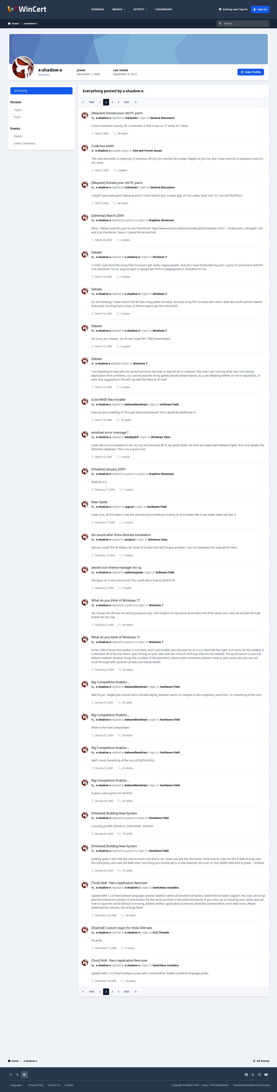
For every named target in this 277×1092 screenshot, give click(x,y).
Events (18, 136)
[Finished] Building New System (114, 813)
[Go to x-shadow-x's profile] (85, 115)
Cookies (69, 1085)
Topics (18, 110)
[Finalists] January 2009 (108, 469)
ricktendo (131, 118)
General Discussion (162, 118)
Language (16, 1085)
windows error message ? (109, 432)
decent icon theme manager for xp (116, 567)
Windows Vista (160, 437)
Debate (96, 252)
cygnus (129, 506)
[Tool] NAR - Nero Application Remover (119, 883)
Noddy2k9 (131, 437)
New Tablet (99, 502)
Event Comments (24, 143)
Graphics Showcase (161, 220)
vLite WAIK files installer (108, 399)
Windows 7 (160, 257)
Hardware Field (157, 506)
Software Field (169, 404)
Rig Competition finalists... (110, 682)
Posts (17, 117)
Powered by (251, 1085)
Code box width (102, 146)
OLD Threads (161, 932)
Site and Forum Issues (147, 150)
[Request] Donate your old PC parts (116, 113)
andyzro (130, 539)
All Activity (20, 90)
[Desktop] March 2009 (107, 215)
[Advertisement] (138, 1026)
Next (126, 102)
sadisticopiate (134, 572)
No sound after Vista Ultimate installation (121, 535)
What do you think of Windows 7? (115, 600)
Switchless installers (166, 887)
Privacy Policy (35, 1085)
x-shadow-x (103, 118)
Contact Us (54, 1085)
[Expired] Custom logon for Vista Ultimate (121, 928)
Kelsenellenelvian (136, 404)
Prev (91, 102)
